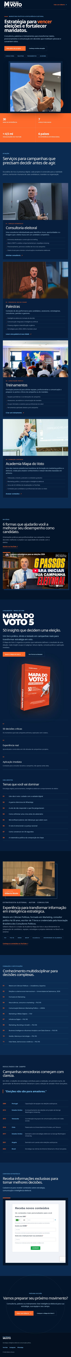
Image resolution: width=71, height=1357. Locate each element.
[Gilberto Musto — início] (13, 5)
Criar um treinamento (15, 413)
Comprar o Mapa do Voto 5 (45, 1313)
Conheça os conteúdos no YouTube (15, 944)
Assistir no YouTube (10, 546)
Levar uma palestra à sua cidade (18, 334)
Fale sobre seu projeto (14, 48)
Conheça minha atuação (37, 48)
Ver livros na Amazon (35, 654)
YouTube (5, 1347)
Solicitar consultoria (14, 255)
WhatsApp (20, 1347)
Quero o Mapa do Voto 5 (14, 654)
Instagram (12, 1347)
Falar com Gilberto (60, 4)
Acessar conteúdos (14, 494)
